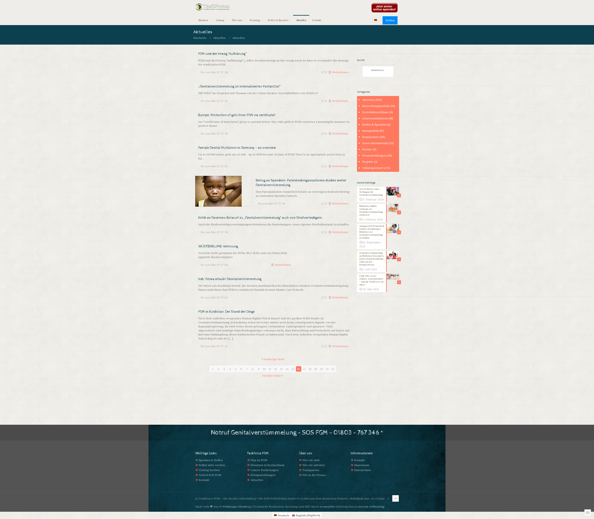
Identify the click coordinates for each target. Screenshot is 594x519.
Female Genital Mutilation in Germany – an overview (237, 148)
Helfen (390, 20)
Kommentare (370, 137)
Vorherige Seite (274, 359)
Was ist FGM (259, 460)
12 (275, 369)
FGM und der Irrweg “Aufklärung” (222, 54)
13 (281, 369)
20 (321, 369)
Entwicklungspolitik (375, 106)
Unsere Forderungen (264, 470)
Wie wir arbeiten (313, 465)
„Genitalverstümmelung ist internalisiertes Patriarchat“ (239, 87)
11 (270, 369)
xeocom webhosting (371, 506)
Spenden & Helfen (211, 460)
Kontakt (204, 480)
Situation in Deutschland (267, 465)
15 (293, 369)
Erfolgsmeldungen (263, 475)
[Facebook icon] (388, 498)
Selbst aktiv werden (212, 465)
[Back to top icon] (395, 498)
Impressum (361, 465)
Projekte (367, 161)
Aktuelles (219, 38)
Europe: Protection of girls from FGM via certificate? (236, 115)
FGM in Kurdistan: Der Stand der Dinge (226, 312)
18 (310, 369)
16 (298, 369)
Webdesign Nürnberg (236, 506)
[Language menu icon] (376, 20)
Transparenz (310, 470)
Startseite (200, 38)
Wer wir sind (310, 460)
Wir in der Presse (314, 475)
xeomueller (327, 506)
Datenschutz (362, 470)
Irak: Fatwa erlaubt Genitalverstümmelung (229, 279)
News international (375, 143)
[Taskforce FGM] (212, 7)
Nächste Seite (271, 375)
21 (327, 369)
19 (315, 369)
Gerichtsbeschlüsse (375, 112)
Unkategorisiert (372, 168)
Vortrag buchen (209, 470)
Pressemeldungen (374, 155)
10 (264, 369)
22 (332, 369)
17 (304, 369)
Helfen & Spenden (374, 124)
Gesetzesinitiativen (375, 118)
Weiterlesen (340, 72)
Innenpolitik (370, 130)
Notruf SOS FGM (210, 475)
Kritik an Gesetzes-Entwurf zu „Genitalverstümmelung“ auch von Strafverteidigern (260, 218)
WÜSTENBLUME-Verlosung (218, 246)
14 (287, 369)
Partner (367, 149)
